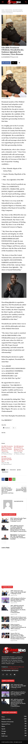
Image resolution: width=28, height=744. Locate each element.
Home (3, 10)
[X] (6, 479)
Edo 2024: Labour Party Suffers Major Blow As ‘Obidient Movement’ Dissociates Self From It (7, 491)
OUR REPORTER (6, 57)
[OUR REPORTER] (7, 504)
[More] (19, 62)
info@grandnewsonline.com (16, 667)
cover (7, 469)
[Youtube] (14, 674)
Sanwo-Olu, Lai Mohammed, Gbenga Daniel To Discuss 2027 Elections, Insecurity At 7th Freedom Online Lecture (18, 636)
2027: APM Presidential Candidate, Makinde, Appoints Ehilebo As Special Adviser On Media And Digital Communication (18, 528)
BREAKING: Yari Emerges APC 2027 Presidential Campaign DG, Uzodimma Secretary (17, 537)
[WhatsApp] (13, 479)
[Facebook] (3, 479)
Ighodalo (19, 469)
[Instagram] (6, 674)
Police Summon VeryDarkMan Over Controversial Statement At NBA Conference (18, 626)
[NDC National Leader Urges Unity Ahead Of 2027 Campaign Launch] (5, 520)
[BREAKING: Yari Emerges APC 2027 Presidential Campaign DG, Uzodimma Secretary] (5, 536)
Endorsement (13, 469)
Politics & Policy (8, 10)
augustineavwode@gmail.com (10, 668)
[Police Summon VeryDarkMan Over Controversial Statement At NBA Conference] (5, 626)
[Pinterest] (10, 479)
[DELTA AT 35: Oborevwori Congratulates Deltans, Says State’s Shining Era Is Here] (5, 619)
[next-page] (5, 542)
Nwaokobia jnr (5, 471)
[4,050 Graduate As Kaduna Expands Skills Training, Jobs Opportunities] (5, 600)
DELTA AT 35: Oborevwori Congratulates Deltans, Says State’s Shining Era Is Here (18, 618)
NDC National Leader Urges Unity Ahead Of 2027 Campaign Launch (18, 520)
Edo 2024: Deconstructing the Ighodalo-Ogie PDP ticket (21, 489)
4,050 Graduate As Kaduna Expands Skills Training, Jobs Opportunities (18, 599)
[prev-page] (3, 542)
